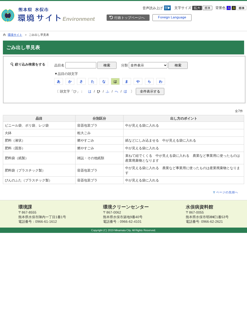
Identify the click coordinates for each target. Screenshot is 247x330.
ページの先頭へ (227, 192)
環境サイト (15, 34)
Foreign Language (172, 17)
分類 (124, 65)
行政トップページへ (129, 18)
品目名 (59, 65)
